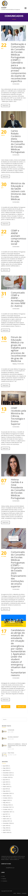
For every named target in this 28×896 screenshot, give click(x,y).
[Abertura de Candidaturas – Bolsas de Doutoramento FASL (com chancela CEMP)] (4, 745)
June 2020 (5, 825)
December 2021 (7, 807)
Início (3, 876)
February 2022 (7, 805)
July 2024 (5, 789)
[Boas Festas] (4, 754)
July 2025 (5, 779)
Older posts (5, 706)
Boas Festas (11, 753)
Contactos (4, 881)
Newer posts (21, 706)
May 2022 (5, 802)
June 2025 (5, 782)
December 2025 (7, 772)
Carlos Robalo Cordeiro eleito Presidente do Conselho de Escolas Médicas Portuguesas (18, 141)
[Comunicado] (4, 731)
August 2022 (6, 800)
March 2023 (6, 795)
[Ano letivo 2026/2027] (4, 738)
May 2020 (5, 828)
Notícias (4, 878)
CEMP (3, 8)
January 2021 (6, 821)
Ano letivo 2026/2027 (13, 737)
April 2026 (6, 770)
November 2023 (7, 793)
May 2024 (5, 791)
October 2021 (7, 809)
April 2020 (6, 830)
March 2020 (6, 832)
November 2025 (7, 775)
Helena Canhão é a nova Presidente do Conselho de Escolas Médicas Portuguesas (18, 489)
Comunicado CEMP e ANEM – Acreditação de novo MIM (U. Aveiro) (18, 299)
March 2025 (6, 786)
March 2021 (6, 818)
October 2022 (7, 798)
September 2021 (7, 811)
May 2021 (5, 816)
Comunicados (15, 84)
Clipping (14, 363)
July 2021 (5, 814)
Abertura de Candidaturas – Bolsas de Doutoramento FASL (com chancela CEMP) (17, 745)
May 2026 (5, 768)
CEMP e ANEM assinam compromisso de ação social (18, 237)
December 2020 (7, 823)
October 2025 (7, 777)
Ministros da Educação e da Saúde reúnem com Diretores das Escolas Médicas (18, 191)
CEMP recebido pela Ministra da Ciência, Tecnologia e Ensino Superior (18, 416)
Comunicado (11, 730)
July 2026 (5, 766)
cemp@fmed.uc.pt (10, 867)
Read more (5, 105)
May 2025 (5, 784)
